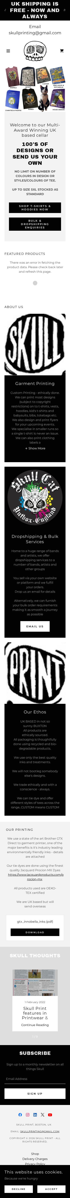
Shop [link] (35, 1154)
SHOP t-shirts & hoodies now (35, 207)
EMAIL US (35, 626)
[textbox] (35, 1079)
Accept (51, 1189)
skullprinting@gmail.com (40, 1131)
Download (35, 932)
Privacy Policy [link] (35, 1164)
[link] (35, 50)
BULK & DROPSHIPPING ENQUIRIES (35, 224)
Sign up (35, 1093)
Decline (19, 1189)
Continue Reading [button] (35, 1025)
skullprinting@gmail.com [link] (35, 32)
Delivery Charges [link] (35, 1159)
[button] (9, 51)
